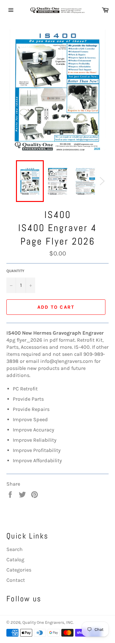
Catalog (15, 559)
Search (14, 549)
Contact (15, 580)
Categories (18, 570)
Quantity (15, 271)
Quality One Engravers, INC (47, 622)
